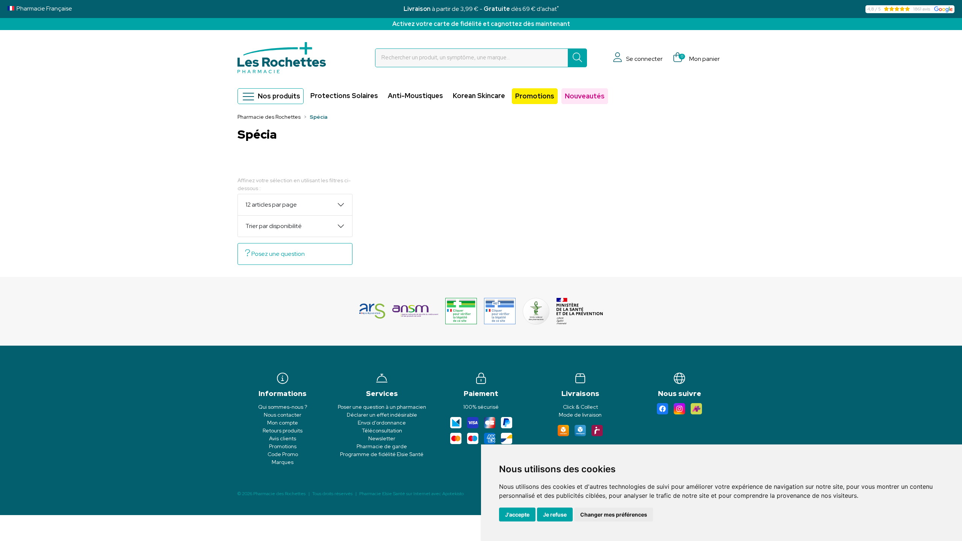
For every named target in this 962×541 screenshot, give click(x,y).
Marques (282, 462)
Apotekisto (411, 494)
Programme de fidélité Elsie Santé (382, 454)
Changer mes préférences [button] (613, 514)
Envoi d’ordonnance (382, 422)
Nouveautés (585, 96)
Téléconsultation (382, 430)
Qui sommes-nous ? (282, 406)
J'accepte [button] (517, 514)
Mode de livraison (580, 414)
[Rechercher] (577, 57)
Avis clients (282, 438)
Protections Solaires (344, 95)
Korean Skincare (479, 95)
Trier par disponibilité (273, 226)
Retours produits (283, 430)
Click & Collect (580, 406)
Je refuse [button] (555, 514)
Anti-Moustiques (415, 95)
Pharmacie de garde (382, 446)
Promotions (534, 96)
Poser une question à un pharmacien (382, 406)
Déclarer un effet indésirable (382, 414)
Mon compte (282, 422)
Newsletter (381, 438)
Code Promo (283, 454)
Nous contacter (282, 414)
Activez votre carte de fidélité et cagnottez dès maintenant (481, 24)
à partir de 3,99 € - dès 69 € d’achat (481, 9)
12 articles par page (271, 205)
